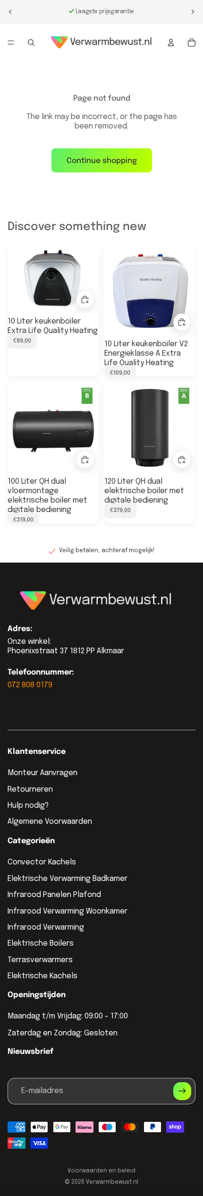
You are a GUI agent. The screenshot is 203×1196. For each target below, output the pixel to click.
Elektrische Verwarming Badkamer (67, 879)
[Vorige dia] (10, 11)
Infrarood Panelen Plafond (54, 895)
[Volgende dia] (192, 11)
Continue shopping (102, 161)
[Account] (171, 42)
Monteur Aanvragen (42, 773)
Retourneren (30, 790)
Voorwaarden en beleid (101, 1171)
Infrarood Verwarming (46, 927)
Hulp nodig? (28, 806)
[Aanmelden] (182, 1091)
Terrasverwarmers (40, 960)
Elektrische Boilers (41, 944)
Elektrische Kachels (42, 976)
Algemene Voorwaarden (50, 822)
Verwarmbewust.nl (112, 1182)
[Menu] (11, 42)
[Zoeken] (31, 42)
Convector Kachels (42, 862)
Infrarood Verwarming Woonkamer (67, 911)
